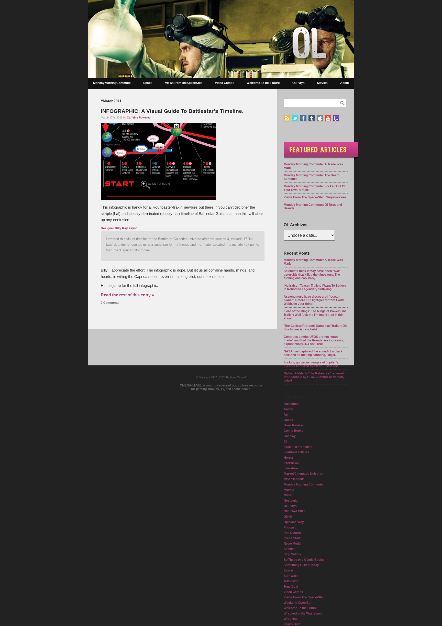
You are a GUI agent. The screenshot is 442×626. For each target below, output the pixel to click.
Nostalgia (290, 500)
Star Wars (291, 576)
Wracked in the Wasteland (303, 613)
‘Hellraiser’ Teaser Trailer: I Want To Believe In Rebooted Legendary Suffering (315, 287)
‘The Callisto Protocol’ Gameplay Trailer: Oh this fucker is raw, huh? (315, 327)
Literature (291, 468)
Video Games (224, 83)
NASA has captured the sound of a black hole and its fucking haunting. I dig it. (313, 353)
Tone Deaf (291, 586)
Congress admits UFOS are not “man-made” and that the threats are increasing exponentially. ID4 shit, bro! (314, 340)
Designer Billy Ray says (118, 228)
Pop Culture (292, 533)
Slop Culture (293, 554)
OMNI (288, 517)
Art (286, 414)
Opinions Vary (294, 522)
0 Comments (110, 303)
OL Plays (290, 506)
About (344, 83)
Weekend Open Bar (298, 603)
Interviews (291, 463)
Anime (288, 409)
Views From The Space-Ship (304, 597)
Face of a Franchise (298, 447)
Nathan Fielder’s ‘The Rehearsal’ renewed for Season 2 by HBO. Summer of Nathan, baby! (314, 377)
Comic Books (293, 431)
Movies (322, 83)
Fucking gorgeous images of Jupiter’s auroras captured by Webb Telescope (311, 364)
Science (289, 549)
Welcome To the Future (263, 83)
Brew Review (293, 425)
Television (291, 581)
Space (147, 83)
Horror (288, 457)
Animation (291, 404)
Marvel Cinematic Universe (303, 474)
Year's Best (292, 624)
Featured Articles (296, 452)
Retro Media (292, 543)
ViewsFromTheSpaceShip (183, 83)
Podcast (290, 527)
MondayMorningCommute (112, 83)
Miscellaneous (294, 479)
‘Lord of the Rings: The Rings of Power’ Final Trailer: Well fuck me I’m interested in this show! (315, 314)
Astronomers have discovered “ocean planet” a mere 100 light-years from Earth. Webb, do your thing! (314, 300)
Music (288, 495)
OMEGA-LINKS (294, 511)
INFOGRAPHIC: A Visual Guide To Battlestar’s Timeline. (172, 111)
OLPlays (298, 83)
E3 (286, 441)
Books (288, 420)
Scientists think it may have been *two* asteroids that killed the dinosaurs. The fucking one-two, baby (312, 274)
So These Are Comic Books (304, 560)
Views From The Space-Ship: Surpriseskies (315, 197)
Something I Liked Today (301, 565)
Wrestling (290, 619)
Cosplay (290, 436)
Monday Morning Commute (303, 484)
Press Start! (292, 538)
